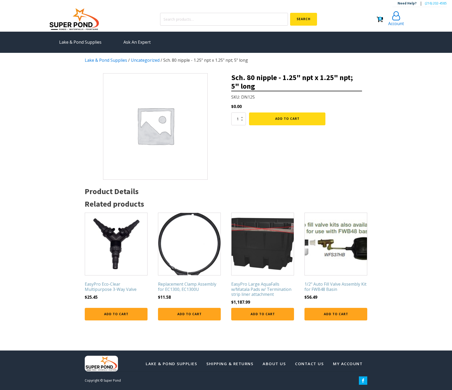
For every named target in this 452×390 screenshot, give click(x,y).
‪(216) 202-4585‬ (436, 3)
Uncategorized (145, 60)
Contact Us (309, 363)
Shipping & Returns (229, 363)
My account (348, 363)
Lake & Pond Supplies (106, 60)
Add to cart (287, 118)
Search (303, 19)
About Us (274, 363)
